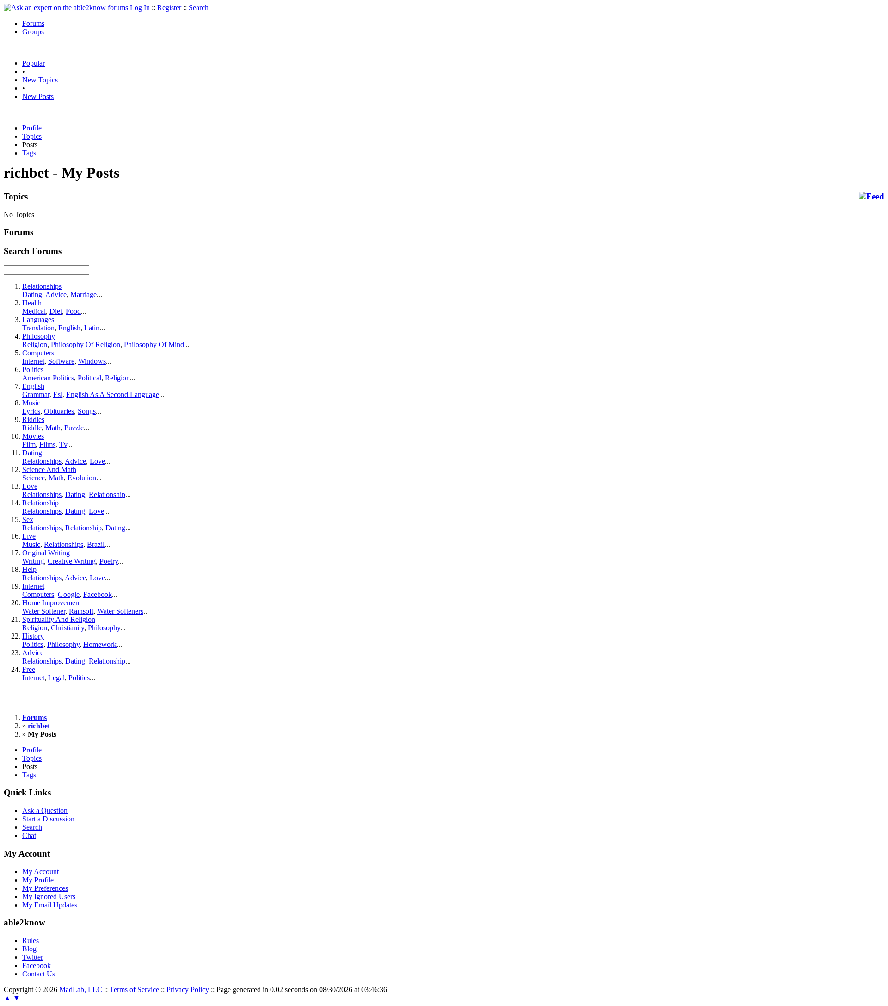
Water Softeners (120, 611)
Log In (140, 8)
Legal (56, 678)
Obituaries (59, 411)
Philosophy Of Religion (85, 344)
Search (199, 8)
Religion (34, 344)
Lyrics (31, 411)
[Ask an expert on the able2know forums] (66, 8)
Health (32, 303)
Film (29, 444)
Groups (33, 32)
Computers (38, 353)
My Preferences (45, 888)
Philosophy (38, 336)
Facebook (97, 594)
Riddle (32, 428)
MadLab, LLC (80, 990)
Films (47, 444)
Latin (91, 328)
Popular (33, 63)
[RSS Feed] (871, 197)
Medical (34, 311)
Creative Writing (72, 561)
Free (28, 669)
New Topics (40, 80)
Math (53, 428)
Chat (29, 835)
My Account (40, 872)
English (69, 328)
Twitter (32, 957)
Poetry (108, 561)
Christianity (67, 628)
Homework (100, 644)
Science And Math (49, 469)
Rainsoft (81, 611)
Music (31, 403)
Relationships (42, 286)
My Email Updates (49, 905)
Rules (30, 940)
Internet (33, 361)
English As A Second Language (112, 394)
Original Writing (46, 553)
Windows (92, 361)
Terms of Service (134, 990)
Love (97, 461)
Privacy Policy (187, 990)
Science (33, 478)
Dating (32, 294)
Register (169, 8)
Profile (32, 128)
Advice (56, 294)
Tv (63, 444)
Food (73, 311)
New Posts (38, 96)
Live (29, 536)
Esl (57, 394)
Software (61, 361)
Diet (55, 311)
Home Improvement (51, 603)
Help (29, 569)
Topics (32, 136)
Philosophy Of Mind (154, 344)
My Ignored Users (48, 896)
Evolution (82, 478)
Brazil (96, 544)
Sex (27, 519)
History (33, 636)
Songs (87, 411)
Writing (33, 561)
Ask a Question (45, 810)
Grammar (35, 394)
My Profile (38, 880)
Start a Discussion (48, 819)
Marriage (83, 294)
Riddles (33, 419)
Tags (29, 153)
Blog (29, 949)
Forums (33, 23)
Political (89, 378)
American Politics (48, 378)
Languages (38, 319)
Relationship (107, 494)
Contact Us (38, 974)
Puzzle (74, 428)
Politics (32, 369)
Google (69, 594)
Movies (33, 436)
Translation (38, 328)
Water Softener (43, 611)
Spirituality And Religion (58, 619)
